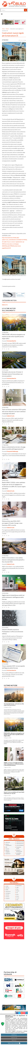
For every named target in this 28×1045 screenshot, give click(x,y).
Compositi (7, 898)
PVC (17, 892)
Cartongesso (8, 893)
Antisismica (8, 842)
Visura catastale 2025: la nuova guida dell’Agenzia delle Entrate (13, 667)
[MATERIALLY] (19, 979)
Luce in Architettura (20, 845)
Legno (17, 887)
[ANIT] (19, 985)
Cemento (7, 894)
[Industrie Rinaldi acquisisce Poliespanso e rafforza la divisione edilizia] (14, 618)
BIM (6, 847)
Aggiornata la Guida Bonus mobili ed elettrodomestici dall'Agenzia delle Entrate (13, 597)
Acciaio (7, 886)
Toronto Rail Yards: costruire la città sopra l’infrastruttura (14, 704)
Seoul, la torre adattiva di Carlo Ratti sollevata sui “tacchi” (14, 793)
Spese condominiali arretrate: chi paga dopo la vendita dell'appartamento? (13, 448)
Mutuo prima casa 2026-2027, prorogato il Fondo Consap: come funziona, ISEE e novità (12, 523)
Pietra (17, 889)
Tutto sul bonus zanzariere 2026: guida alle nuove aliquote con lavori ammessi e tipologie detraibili (14, 411)
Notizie (7, 28)
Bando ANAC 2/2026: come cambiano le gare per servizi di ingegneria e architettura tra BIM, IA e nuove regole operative (14, 485)
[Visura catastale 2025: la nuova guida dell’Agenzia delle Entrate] (14, 653)
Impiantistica (8, 853)
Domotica (7, 848)
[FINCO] (19, 990)
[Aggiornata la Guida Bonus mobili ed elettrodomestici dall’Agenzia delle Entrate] (14, 583)
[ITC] (8, 979)
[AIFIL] (19, 996)
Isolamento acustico (20, 841)
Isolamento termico (20, 843)
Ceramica (7, 896)
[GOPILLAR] (8, 996)
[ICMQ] (8, 990)
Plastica (17, 890)
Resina (17, 896)
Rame (17, 894)
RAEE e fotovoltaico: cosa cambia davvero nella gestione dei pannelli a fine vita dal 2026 (13, 560)
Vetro (17, 899)
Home (3, 28)
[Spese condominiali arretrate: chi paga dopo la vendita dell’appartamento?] (14, 435)
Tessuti (17, 897)
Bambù (7, 889)
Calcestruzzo (8, 891)
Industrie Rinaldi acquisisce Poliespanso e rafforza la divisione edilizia (12, 631)
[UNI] (8, 985)
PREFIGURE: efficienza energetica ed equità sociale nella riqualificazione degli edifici (13, 336)
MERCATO (5, 305)
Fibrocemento (19, 885)
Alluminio (7, 887)
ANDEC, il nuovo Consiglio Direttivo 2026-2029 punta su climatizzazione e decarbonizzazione (14, 764)
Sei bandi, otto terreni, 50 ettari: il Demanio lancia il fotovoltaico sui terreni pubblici (12, 374)
